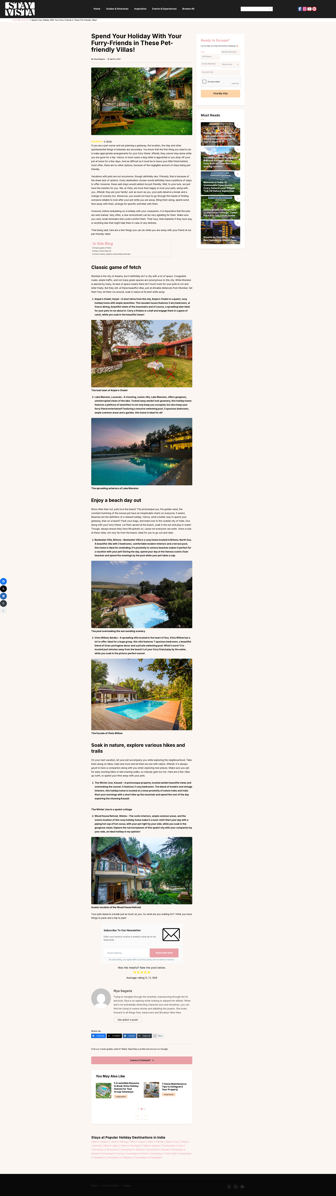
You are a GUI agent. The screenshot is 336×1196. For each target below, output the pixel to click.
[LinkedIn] (3, 596)
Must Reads (169, 1101)
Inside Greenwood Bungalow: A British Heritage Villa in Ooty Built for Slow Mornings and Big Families (220, 162)
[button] (139, 1109)
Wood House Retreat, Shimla (111, 816)
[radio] (134, 973)
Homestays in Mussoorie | (105, 1149)
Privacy (94, 1185)
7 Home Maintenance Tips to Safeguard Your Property (126, 1086)
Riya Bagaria (123, 991)
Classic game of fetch (102, 248)
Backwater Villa (103, 540)
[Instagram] (305, 9)
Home (15, 20)
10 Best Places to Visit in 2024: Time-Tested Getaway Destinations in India (175, 1087)
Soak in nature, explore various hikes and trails (112, 254)
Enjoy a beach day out (102, 251)
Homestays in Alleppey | (120, 1157)
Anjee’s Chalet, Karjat (107, 299)
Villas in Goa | (173, 1141)
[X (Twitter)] (3, 588)
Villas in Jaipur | (112, 1145)
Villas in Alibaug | (120, 1141)
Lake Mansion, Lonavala (108, 397)
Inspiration (24, 20)
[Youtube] (309, 9)
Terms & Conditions (110, 1185)
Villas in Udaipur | (101, 1141)
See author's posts (128, 1019)
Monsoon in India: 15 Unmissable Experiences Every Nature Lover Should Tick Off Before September (219, 186)
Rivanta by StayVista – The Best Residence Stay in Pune (219, 238)
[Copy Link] (3, 603)
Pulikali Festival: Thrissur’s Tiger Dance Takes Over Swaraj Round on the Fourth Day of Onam (219, 137)
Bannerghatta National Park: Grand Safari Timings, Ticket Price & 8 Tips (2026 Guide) (220, 212)
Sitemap (127, 1185)
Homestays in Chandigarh (148, 1157)
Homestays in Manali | (158, 1149)
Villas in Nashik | (156, 1141)
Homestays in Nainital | (133, 1149)
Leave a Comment (140, 1060)
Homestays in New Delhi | (164, 1153)
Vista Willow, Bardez (106, 637)
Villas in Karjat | (138, 1141)
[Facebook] (3, 581)
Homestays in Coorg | (113, 1153)
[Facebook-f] (300, 9)
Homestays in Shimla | (137, 1153)
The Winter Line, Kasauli (108, 782)
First (203, 52)
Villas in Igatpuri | (152, 1145)
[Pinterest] (314, 9)
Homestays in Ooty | (173, 1145)
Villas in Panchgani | (132, 1145)
